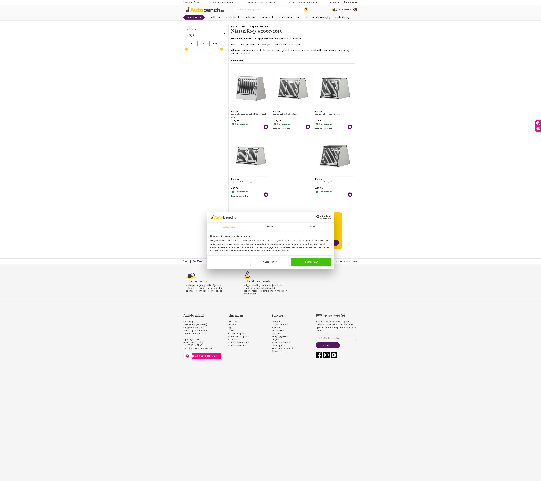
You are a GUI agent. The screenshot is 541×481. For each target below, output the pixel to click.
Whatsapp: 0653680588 (195, 330)
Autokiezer (233, 339)
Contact (276, 321)
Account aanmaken (281, 342)
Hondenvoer (250, 17)
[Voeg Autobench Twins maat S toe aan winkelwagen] (266, 194)
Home (234, 26)
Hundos (235, 111)
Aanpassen (268, 262)
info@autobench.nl (192, 327)
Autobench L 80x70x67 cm (327, 114)
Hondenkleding (342, 17)
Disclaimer (277, 351)
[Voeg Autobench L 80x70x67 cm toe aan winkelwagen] (350, 127)
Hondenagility (285, 17)
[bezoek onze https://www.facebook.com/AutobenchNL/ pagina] (319, 355)
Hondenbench (233, 17)
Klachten (276, 333)
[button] (356, 9)
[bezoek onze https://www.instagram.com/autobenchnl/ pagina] (326, 355)
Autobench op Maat (237, 333)
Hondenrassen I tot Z (238, 345)
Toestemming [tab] (228, 227)
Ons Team (233, 324)
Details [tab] (270, 226)
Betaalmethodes (280, 324)
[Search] (306, 9)
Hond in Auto (215, 17)
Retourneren (278, 330)
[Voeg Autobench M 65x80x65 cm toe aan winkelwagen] (308, 127)
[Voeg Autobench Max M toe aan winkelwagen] (350, 194)
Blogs (230, 327)
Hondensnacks (267, 17)
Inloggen (276, 339)
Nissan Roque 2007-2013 (255, 26)
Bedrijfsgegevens (280, 336)
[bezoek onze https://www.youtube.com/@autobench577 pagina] (334, 355)
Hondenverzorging (321, 17)
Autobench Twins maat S (242, 182)
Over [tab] (312, 226)
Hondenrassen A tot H (238, 342)
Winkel (231, 330)
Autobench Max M (323, 182)
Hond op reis (302, 17)
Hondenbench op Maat (239, 336)
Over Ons (232, 321)
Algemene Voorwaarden (283, 348)
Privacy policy (278, 345)
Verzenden (277, 327)
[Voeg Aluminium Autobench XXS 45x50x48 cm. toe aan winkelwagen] (266, 127)
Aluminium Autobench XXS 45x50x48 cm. (248, 116)
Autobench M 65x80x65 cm (285, 114)
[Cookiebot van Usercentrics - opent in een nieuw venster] (318, 217)
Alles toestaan (311, 262)
